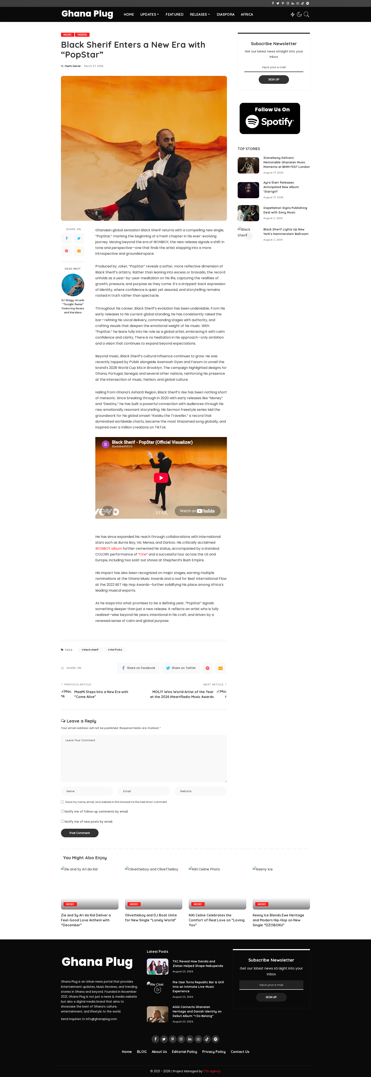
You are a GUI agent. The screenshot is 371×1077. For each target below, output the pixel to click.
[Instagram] (287, 3)
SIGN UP (274, 79)
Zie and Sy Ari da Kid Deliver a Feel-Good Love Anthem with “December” (86, 920)
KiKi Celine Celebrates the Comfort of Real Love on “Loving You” (217, 920)
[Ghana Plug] (89, 14)
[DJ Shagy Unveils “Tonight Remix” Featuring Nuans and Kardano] (73, 285)
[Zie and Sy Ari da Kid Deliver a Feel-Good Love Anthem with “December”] (90, 888)
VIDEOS (82, 34)
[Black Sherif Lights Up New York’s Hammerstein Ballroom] (248, 235)
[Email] (79, 251)
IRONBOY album (108, 548)
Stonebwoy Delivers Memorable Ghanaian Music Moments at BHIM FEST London (286, 162)
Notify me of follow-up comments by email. (96, 812)
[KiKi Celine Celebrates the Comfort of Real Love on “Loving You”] (217, 888)
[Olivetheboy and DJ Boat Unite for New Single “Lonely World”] (153, 888)
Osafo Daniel (73, 66)
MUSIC (68, 34)
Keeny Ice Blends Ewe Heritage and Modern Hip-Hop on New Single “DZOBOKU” (278, 920)
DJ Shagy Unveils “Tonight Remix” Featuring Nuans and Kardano (72, 306)
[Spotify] (307, 3)
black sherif (91, 649)
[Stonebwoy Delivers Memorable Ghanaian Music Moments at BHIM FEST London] (248, 165)
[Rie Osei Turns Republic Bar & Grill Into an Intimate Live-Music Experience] (157, 990)
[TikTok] (302, 3)
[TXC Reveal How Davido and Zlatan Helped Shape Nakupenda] (157, 967)
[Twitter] (277, 3)
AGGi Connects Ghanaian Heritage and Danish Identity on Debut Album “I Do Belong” (197, 1011)
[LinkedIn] (292, 3)
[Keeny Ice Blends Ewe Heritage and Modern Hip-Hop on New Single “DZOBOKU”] (281, 888)
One (142, 554)
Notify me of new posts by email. (89, 822)
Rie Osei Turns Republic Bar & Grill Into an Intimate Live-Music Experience (198, 986)
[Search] (306, 14)
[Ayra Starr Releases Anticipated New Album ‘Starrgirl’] (248, 190)
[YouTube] (297, 3)
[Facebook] (273, 3)
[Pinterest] (282, 3)
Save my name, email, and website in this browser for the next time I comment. (116, 802)
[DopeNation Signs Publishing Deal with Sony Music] (248, 213)
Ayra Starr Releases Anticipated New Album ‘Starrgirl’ (281, 187)
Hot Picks (116, 649)
